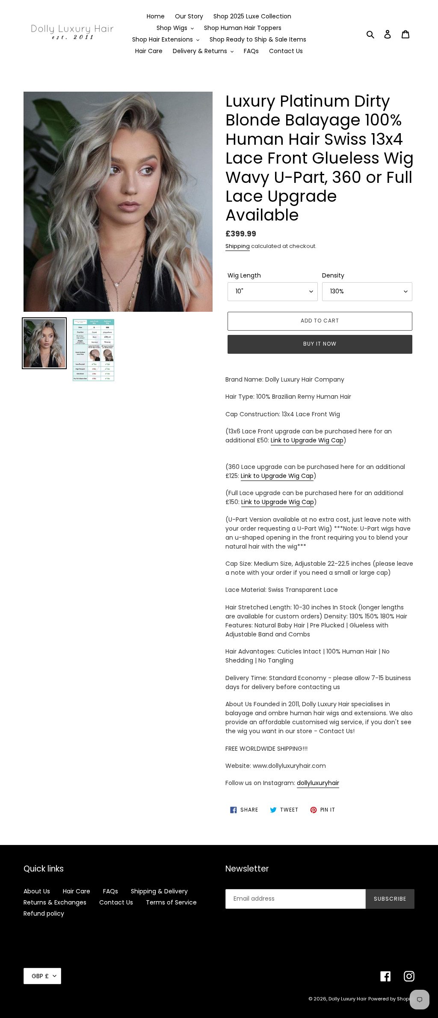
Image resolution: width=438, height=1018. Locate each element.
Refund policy (44, 913)
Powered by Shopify (391, 998)
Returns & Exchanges (55, 902)
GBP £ (40, 976)
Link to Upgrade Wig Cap (307, 440)
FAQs (110, 891)
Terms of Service (171, 902)
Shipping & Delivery (159, 891)
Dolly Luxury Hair (347, 998)
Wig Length (244, 275)
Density (333, 275)
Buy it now (320, 343)
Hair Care (76, 891)
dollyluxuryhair (318, 783)
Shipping (237, 246)
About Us (37, 891)
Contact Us (116, 902)
